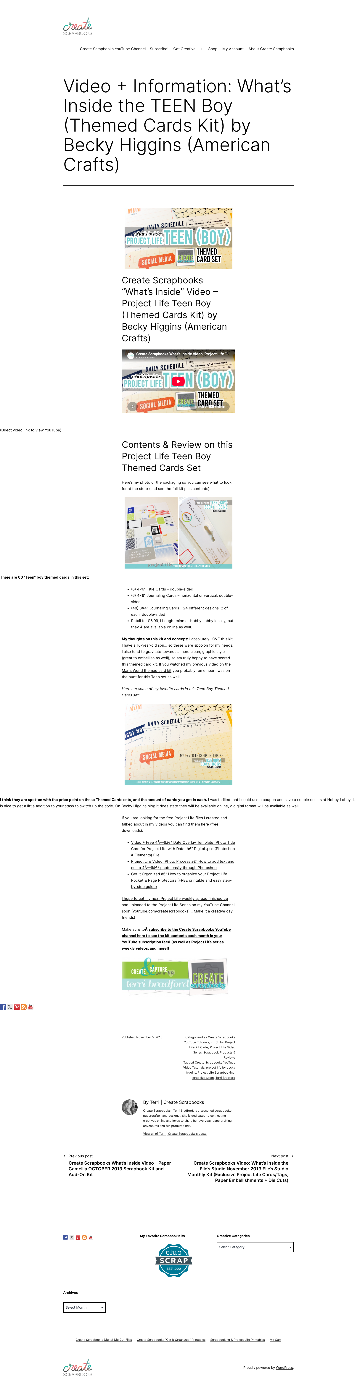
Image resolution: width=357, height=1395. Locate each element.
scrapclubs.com (203, 1078)
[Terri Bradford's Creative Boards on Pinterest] (17, 1007)
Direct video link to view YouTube (30, 430)
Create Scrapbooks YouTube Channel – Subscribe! (124, 49)
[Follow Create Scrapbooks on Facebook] (3, 1007)
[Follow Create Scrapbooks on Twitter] (10, 1007)
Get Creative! (185, 49)
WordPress (284, 1368)
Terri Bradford (225, 1078)
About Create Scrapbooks (271, 49)
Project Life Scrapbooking (216, 1072)
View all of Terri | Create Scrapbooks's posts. (175, 1133)
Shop (212, 49)
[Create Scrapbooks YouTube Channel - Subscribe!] (30, 1007)
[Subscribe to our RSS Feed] (24, 1007)
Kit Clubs (217, 1042)
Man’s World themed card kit (146, 670)
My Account (233, 49)
